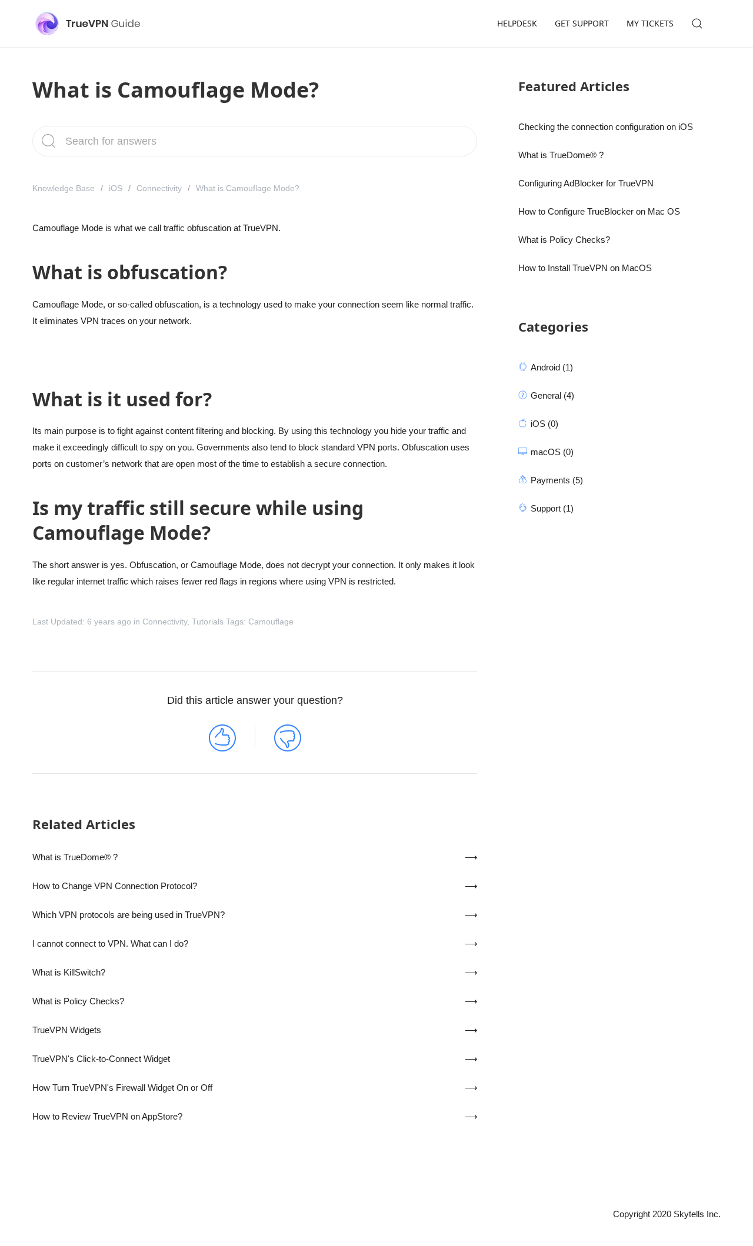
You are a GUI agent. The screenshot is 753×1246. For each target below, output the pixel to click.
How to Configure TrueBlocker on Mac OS (599, 211)
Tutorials (208, 621)
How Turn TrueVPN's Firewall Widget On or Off (122, 1088)
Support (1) (552, 508)
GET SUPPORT (582, 23)
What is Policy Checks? (78, 1001)
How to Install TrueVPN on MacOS (585, 268)
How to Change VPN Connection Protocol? (114, 886)
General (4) (552, 395)
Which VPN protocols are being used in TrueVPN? (128, 915)
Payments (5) (557, 480)
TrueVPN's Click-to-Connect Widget (101, 1059)
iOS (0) (544, 424)
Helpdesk (517, 23)
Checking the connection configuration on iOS (605, 127)
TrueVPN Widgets (66, 1030)
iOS (115, 188)
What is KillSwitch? (68, 972)
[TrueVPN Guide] (90, 23)
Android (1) (552, 367)
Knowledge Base (63, 188)
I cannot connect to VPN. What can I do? (110, 943)
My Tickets (650, 23)
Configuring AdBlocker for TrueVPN (586, 183)
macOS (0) (552, 452)
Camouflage (271, 621)
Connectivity (159, 188)
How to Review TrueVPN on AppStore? (107, 1116)
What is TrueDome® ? (75, 857)
